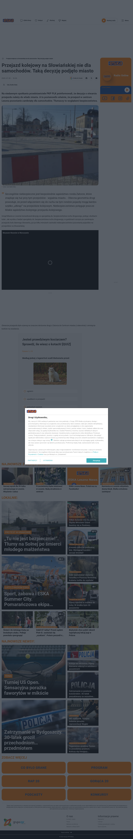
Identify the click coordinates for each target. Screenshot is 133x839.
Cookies (40, 454)
